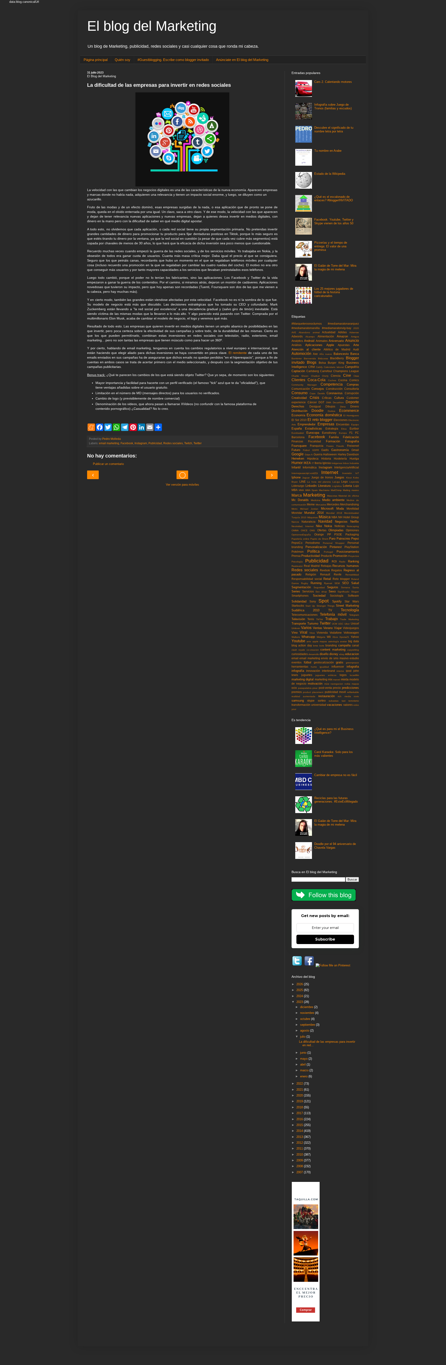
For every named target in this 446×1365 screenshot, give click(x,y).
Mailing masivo (351, 490)
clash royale (298, 650)
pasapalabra (305, 688)
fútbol (307, 662)
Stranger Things (325, 606)
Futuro (296, 450)
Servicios (308, 591)
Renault (325, 574)
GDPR (315, 450)
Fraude (340, 446)
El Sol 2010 (299, 419)
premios (297, 691)
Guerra (318, 454)
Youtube (298, 641)
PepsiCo (297, 542)
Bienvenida (310, 358)
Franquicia (316, 445)
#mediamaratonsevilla (306, 327)
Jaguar (306, 477)
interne (340, 671)
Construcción (334, 388)
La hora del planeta (319, 482)
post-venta (325, 687)
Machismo (324, 490)
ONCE (304, 530)
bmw (315, 645)
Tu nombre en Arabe (327, 150)
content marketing (332, 649)
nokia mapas (351, 683)
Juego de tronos (322, 477)
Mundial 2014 (314, 512)
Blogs (311, 362)
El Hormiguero (351, 415)
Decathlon (338, 402)
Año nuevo (325, 354)
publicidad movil (335, 691)
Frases (330, 446)
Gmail (355, 449)
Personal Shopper (334, 543)
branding (331, 645)
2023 (300, 1002)
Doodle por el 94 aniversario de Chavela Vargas (335, 845)
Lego (344, 481)
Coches (332, 380)
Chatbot (315, 376)
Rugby (304, 583)
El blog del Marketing (151, 26)
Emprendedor (306, 424)
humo (314, 667)
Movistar (297, 512)
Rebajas (326, 565)
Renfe (337, 574)
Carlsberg (312, 371)
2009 (300, 1160)
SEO (345, 583)
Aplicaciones (313, 345)
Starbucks (298, 605)
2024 (300, 996)
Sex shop (321, 591)
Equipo (355, 424)
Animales (322, 340)
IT (313, 463)
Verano (328, 628)
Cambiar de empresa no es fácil (335, 775)
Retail (327, 579)
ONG (312, 530)
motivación (315, 683)
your (294, 709)
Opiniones (352, 530)
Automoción (301, 354)
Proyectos (353, 556)
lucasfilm (354, 675)
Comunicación (301, 388)
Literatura (324, 486)
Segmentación (301, 587)
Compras (353, 384)
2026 (300, 984)
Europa (343, 433)
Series (296, 591)
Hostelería (340, 458)
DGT (321, 402)
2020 (356, 328)
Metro (295, 509)
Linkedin (311, 486)
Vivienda (322, 632)
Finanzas (297, 441)
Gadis (325, 449)
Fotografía (352, 441)
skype (311, 700)
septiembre (308, 1024)
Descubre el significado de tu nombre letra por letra (333, 129)
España (297, 428)
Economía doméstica (324, 415)
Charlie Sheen (300, 376)
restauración (326, 696)
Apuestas (344, 344)
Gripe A (309, 454)
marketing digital (303, 679)
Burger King (336, 362)
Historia (326, 458)
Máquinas (312, 517)
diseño (324, 654)
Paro (332, 538)
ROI (334, 561)
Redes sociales (173, 443)
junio (303, 1052)
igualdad (324, 667)
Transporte (299, 623)
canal (355, 645)
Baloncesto (341, 354)
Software (353, 595)
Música (325, 517)
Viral (303, 632)
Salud (355, 583)
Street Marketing (347, 605)
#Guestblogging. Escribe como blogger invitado (173, 60)
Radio (342, 561)
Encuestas (342, 424)
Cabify (319, 367)
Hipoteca (312, 458)
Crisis (314, 398)
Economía (298, 415)
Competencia (332, 384)
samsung (298, 700)
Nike (319, 526)
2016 (300, 1119)
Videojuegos (351, 627)
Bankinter (297, 358)
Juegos (339, 477)
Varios (306, 628)
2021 (300, 1089)
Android (309, 341)
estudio (354, 658)
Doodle (318, 411)
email (295, 658)
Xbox (335, 637)
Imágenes (336, 463)
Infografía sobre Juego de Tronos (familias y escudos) (333, 106)
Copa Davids (317, 393)
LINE (302, 481)
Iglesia (326, 462)
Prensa (296, 555)
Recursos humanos (345, 566)
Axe (315, 353)
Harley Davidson (348, 454)
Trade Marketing (349, 619)
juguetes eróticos (325, 675)
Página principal (96, 60)
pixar (315, 688)
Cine (347, 375)
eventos (297, 662)
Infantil (296, 467)
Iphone (296, 477)
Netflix (354, 521)
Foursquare (299, 445)
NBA (334, 517)
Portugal (328, 552)
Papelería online (300, 539)
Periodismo (312, 542)
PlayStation (351, 546)
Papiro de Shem (319, 539)
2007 (300, 1172)
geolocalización (324, 662)
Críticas (326, 397)
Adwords (297, 336)
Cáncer (312, 402)
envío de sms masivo (334, 658)
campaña (344, 645)
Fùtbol (306, 450)
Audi (356, 349)
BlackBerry (337, 358)
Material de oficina (348, 495)
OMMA (295, 530)
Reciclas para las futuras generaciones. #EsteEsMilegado (336, 800)
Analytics (297, 340)
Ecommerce (349, 411)
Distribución (299, 411)
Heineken (298, 458)
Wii (329, 636)
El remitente (238, 353)
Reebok (325, 570)
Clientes (298, 380)
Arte (356, 345)
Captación (298, 371)
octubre (305, 1019)
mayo (304, 1058)
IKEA (307, 463)
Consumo (300, 393)
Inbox (346, 463)
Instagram (140, 443)
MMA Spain (311, 490)
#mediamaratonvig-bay (336, 327)
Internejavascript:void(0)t (305, 473)
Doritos (331, 411)
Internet (329, 472)
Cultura (339, 398)
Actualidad (328, 332)
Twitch (188, 443)
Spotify (337, 601)
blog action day (302, 645)
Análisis (297, 344)
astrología (333, 641)
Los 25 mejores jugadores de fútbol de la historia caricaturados (333, 292)
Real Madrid (312, 565)
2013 (300, 1137)
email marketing (109, 443)
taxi (343, 700)
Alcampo (310, 336)
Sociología (336, 595)
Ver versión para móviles (182, 484)
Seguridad (319, 587)
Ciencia (336, 375)
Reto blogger (341, 578)
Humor (297, 463)
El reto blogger (320, 420)
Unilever (296, 628)
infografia (353, 666)
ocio (294, 687)
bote (321, 645)
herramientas (300, 666)
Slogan (355, 591)
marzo (304, 1070)
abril (303, 1064)
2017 (300, 1113)
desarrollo (313, 654)
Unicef (355, 623)
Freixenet (353, 445)
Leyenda (354, 482)
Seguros (332, 587)
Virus (312, 633)
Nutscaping (353, 526)
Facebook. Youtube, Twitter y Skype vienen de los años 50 (334, 221)
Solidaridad (299, 601)
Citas (356, 376)
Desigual (315, 406)
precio (337, 687)
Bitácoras (323, 358)
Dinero (354, 406)
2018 (300, 1107)
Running (316, 583)
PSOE (338, 534)
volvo (356, 705)
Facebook (127, 443)
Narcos (295, 522)
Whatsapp (308, 637)
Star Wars (351, 601)
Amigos (355, 336)
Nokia (328, 526)
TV (330, 610)
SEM (337, 583)
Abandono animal (309, 332)
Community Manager (304, 384)
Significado (343, 591)
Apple (330, 345)
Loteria (347, 486)
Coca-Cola (316, 380)
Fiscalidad (314, 441)
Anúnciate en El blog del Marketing (242, 60)
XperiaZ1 (344, 637)
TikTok (319, 619)
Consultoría (351, 388)
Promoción (340, 556)
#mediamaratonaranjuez (343, 323)
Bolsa (322, 362)
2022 (300, 1083)
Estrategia (331, 428)
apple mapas (319, 641)
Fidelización (351, 437)
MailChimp (336, 490)
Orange (319, 534)
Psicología (297, 561)
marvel (336, 679)
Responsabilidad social (307, 578)
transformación (301, 704)
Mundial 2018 (334, 513)
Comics (354, 380)
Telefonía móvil (333, 614)
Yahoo (355, 636)
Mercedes (333, 504)
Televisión (298, 619)
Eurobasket (298, 433)
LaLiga (336, 482)
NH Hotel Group (348, 517)
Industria (354, 463)
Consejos (318, 388)
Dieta (343, 406)
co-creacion (313, 650)
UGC (340, 623)
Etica (344, 428)
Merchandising (349, 504)
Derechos (298, 406)
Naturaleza (308, 521)
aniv (309, 641)
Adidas (342, 332)
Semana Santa (350, 587)
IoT (357, 473)
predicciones (350, 687)
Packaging (352, 534)
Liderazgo (298, 485)
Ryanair (328, 583)
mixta (344, 679)
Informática (310, 467)
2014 (300, 1131)
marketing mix (323, 679)
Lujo (356, 485)
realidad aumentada (303, 696)
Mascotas (332, 495)
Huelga (354, 458)
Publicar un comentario (108, 464)
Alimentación (326, 336)
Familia (334, 437)
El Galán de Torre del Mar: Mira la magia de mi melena (335, 267)
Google (298, 454)
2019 (300, 1101)
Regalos (336, 570)
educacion (352, 654)
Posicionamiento (348, 551)
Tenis (310, 619)
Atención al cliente (306, 349)
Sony (312, 601)
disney (333, 654)
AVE (294, 332)
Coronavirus (335, 393)
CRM (311, 366)
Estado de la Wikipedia (329, 173)
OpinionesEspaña (301, 534)
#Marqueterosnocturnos (307, 323)
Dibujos (330, 406)
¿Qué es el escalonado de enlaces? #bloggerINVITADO (333, 198)
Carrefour (326, 371)
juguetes (306, 674)
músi (326, 683)
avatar (343, 641)
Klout (349, 477)
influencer (337, 666)
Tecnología (350, 610)
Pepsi (355, 538)
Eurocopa (312, 432)
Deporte (352, 402)
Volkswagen (351, 632)
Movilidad (353, 508)
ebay (341, 654)
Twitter (197, 443)
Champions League (346, 371)
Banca (354, 354)
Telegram (354, 615)
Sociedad (319, 595)
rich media (344, 696)
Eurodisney (329, 432)
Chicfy (325, 376)
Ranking (353, 561)
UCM (334, 623)
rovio (356, 696)
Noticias (339, 526)
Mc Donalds (300, 500)
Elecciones (341, 419)
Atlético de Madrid (337, 349)
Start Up (310, 606)
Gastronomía (340, 450)
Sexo (332, 591)
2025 (300, 990)
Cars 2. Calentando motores (333, 82)
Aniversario (336, 341)
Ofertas (321, 530)
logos (343, 674)
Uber (347, 623)
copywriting (353, 650)
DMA (328, 402)
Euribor (354, 428)
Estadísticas (313, 428)
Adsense (354, 332)
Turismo (312, 623)
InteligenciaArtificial (346, 467)
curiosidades (300, 654)
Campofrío (352, 367)
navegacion (337, 683)
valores (348, 704)
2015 (300, 1125)
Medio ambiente (333, 500)
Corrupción (352, 393)
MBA (295, 489)
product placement (313, 692)
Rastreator (297, 566)
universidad (318, 704)
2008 (300, 1166)
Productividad (310, 556)
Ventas (317, 628)
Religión (310, 574)
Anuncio (352, 341)
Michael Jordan (309, 509)
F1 (351, 432)
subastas (333, 700)
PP (329, 534)
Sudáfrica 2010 (305, 610)
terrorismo (353, 700)
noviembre (307, 1013)
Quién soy (122, 60)
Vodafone (336, 632)
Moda (340, 508)
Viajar (338, 628)
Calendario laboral (334, 367)
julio (303, 1036)
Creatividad (299, 398)
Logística (337, 486)
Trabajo (331, 619)
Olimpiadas (336, 530)
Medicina (315, 500)
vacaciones (334, 704)
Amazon (342, 336)
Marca (297, 495)
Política (313, 551)
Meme (311, 504)
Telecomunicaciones (305, 614)
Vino (295, 632)
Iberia (318, 462)
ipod (348, 670)
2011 (300, 1148)
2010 (300, 1154)
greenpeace (352, 662)
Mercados (321, 504)
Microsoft (327, 508)
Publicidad (155, 443)
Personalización (316, 547)
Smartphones (300, 595)
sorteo (322, 700)
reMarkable (353, 692)
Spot (323, 600)
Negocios (341, 521)
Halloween (330, 454)
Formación (333, 441)
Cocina (342, 380)
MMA (301, 490)
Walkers (296, 637)
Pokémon (298, 551)
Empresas (326, 424)
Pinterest (336, 547)
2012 (300, 1142)
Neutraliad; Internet (303, 526)
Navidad (325, 521)
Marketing (314, 495)
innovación (313, 670)
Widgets (321, 637)
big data (353, 641)
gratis (339, 662)
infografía (298, 670)
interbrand (328, 670)
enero (304, 1076)
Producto (326, 555)
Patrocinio (343, 538)
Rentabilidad (352, 574)
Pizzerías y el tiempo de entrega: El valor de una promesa (330, 246)
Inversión (347, 473)
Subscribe (325, 939)
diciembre (307, 1007)
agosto (305, 1030)
